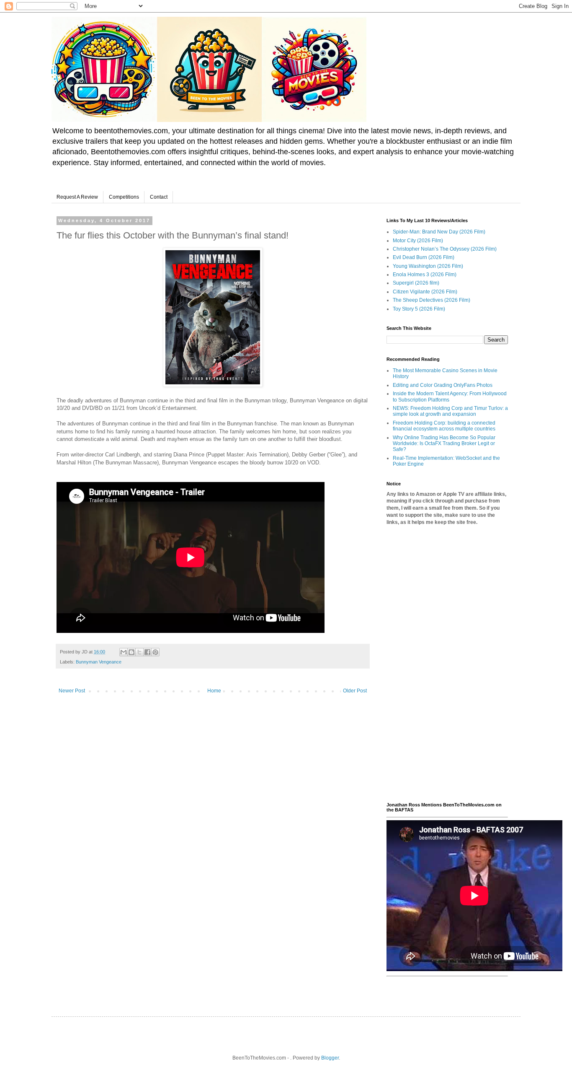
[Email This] (123, 652)
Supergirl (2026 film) (416, 283)
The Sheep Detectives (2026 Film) (431, 300)
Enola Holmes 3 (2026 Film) (424, 274)
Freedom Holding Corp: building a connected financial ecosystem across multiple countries (444, 426)
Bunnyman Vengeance (98, 661)
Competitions (124, 197)
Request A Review (77, 197)
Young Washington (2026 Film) (428, 266)
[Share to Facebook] (147, 652)
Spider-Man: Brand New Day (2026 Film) (439, 232)
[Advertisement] (447, 664)
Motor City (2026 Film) (418, 241)
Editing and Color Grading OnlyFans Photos (442, 385)
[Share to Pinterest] (155, 652)
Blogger (330, 1058)
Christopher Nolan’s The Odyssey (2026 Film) (445, 249)
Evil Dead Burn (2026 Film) (423, 257)
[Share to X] (139, 652)
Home (214, 691)
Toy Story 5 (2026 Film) (419, 309)
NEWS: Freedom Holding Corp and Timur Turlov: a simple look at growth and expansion (450, 411)
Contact (158, 197)
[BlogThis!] (131, 652)
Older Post (355, 691)
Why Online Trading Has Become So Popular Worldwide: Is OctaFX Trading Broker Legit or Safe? (444, 444)
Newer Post (72, 691)
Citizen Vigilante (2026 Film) (425, 292)
